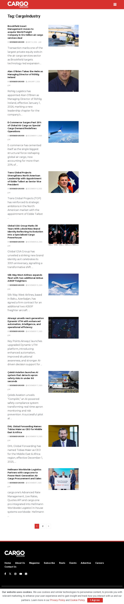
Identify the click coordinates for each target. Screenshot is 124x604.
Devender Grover (17, 42)
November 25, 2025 (34, 242)
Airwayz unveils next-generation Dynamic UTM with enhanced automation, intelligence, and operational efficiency (26, 323)
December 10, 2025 (34, 189)
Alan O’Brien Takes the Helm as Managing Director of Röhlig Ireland (25, 74)
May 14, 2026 (32, 42)
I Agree (95, 600)
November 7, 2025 (34, 483)
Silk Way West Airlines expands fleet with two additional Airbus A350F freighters (25, 278)
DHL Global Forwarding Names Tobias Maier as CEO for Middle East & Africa (25, 429)
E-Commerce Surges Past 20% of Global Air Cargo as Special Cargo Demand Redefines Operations (24, 127)
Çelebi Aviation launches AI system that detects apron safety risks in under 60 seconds (23, 377)
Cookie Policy (77, 600)
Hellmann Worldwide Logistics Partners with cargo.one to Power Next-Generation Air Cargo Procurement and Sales (24, 474)
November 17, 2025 (34, 331)
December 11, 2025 (34, 136)
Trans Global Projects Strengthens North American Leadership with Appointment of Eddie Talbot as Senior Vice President (24, 178)
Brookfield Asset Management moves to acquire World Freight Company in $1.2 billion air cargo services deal (25, 32)
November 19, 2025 (34, 285)
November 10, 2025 (34, 436)
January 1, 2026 (33, 81)
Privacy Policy (57, 600)
